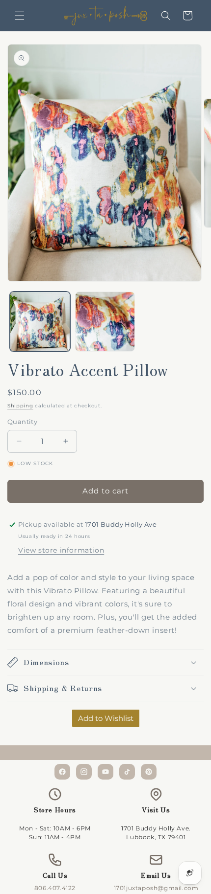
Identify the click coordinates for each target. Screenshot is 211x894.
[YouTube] (105, 772)
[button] (19, 15)
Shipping (20, 405)
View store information (61, 550)
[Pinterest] (149, 772)
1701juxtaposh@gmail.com (156, 888)
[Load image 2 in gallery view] (105, 321)
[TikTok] (127, 772)
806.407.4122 (55, 888)
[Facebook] (62, 772)
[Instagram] (84, 772)
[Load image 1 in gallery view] (40, 321)
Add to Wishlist (105, 718)
